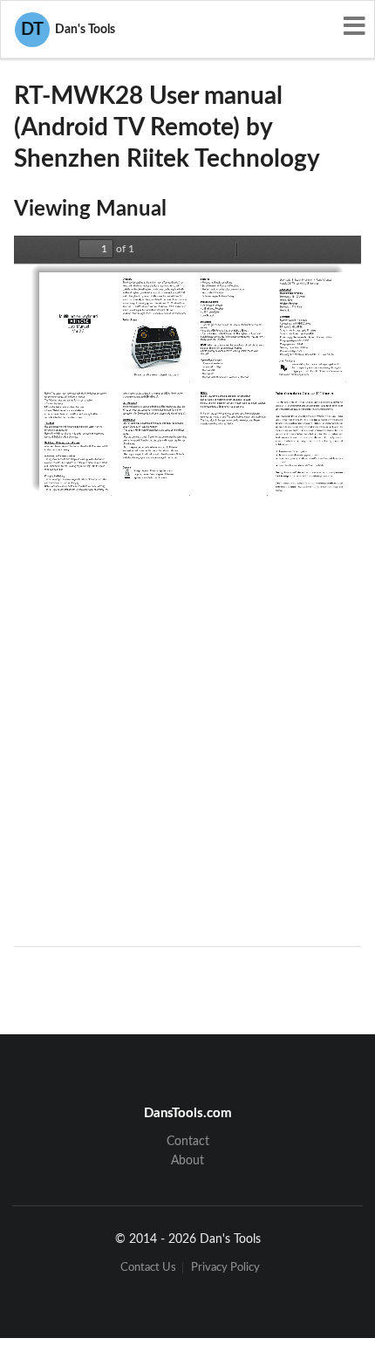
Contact (188, 1142)
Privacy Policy (225, 1267)
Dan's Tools (68, 29)
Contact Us (148, 1267)
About (187, 1161)
